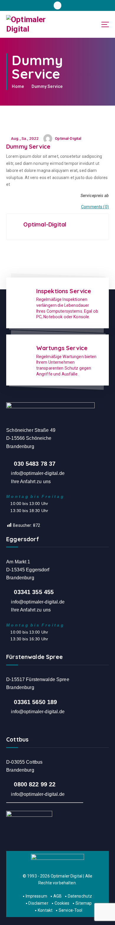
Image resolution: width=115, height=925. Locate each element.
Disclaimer (38, 903)
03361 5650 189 (35, 702)
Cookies (62, 903)
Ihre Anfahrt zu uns (31, 481)
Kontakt (45, 910)
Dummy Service (47, 86)
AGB (57, 896)
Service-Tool (70, 910)
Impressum (36, 896)
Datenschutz (80, 896)
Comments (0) (95, 206)
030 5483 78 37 (34, 463)
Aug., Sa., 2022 (24, 138)
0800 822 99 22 (34, 784)
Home (18, 86)
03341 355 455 (34, 592)
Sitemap (83, 903)
